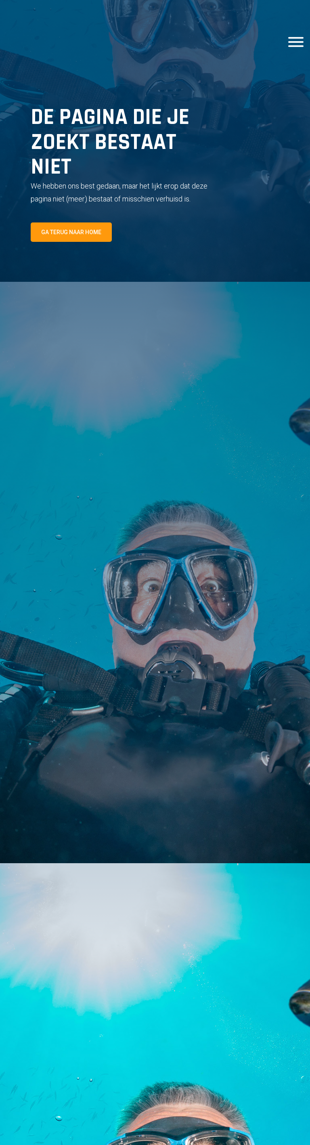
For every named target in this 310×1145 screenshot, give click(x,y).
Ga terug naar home (71, 232)
